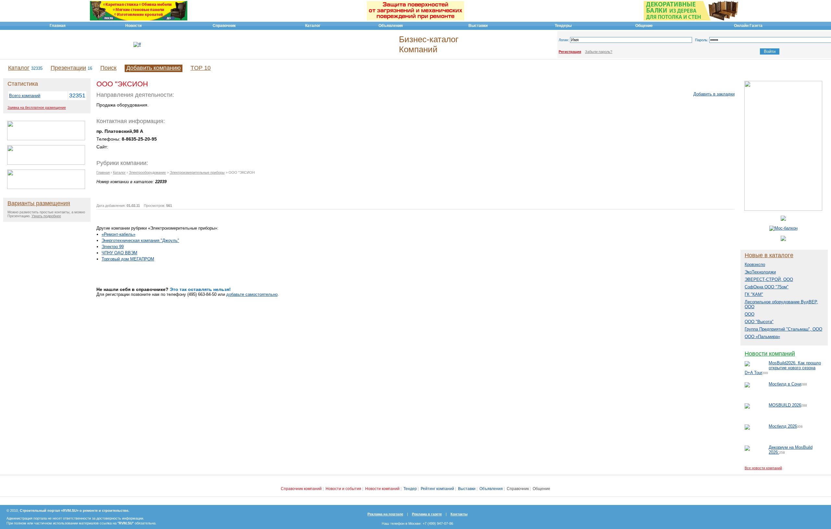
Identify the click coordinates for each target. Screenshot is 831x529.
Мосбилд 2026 (783, 426)
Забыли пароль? (598, 52)
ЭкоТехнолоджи (760, 272)
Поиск (108, 68)
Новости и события (343, 488)
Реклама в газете (427, 514)
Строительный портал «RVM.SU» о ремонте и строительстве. (74, 510)
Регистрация (570, 52)
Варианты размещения (38, 203)
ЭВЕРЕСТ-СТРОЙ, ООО (769, 279)
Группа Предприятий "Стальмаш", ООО (783, 329)
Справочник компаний (301, 488)
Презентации (68, 68)
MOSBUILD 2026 (785, 405)
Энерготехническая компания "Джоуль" (140, 240)
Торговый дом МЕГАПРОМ (128, 259)
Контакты (459, 514)
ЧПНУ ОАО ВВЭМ (119, 252)
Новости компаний (770, 353)
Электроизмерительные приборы (197, 172)
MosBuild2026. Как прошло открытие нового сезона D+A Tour (783, 367)
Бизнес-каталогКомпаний (428, 44)
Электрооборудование (147, 172)
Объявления (491, 488)
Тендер (410, 488)
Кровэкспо (755, 264)
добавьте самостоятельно (252, 294)
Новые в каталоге (769, 255)
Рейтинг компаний (437, 488)
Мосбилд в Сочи (785, 384)
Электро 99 (113, 246)
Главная (103, 172)
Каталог (19, 68)
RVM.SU (125, 523)
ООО (749, 314)
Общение (541, 488)
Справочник (518, 488)
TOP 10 (201, 68)
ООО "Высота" (759, 321)
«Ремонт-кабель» (118, 234)
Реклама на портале (385, 514)
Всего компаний (24, 95)
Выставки (467, 488)
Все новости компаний (763, 468)
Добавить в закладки (714, 94)
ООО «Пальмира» (762, 336)
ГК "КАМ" (754, 294)
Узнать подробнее (46, 216)
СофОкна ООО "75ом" (766, 286)
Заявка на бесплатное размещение (36, 107)
